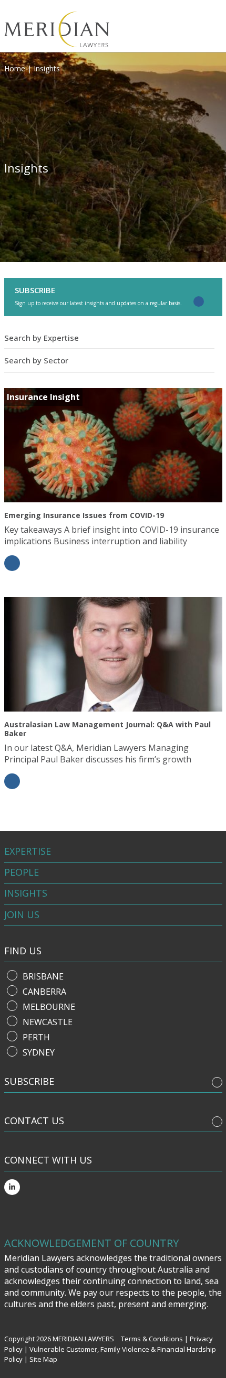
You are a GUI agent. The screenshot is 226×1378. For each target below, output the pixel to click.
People (21, 872)
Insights (25, 893)
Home (14, 68)
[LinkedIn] (12, 1187)
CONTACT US (34, 1120)
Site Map (43, 1359)
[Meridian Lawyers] (66, 29)
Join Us (21, 914)
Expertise (27, 851)
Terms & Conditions (152, 1338)
